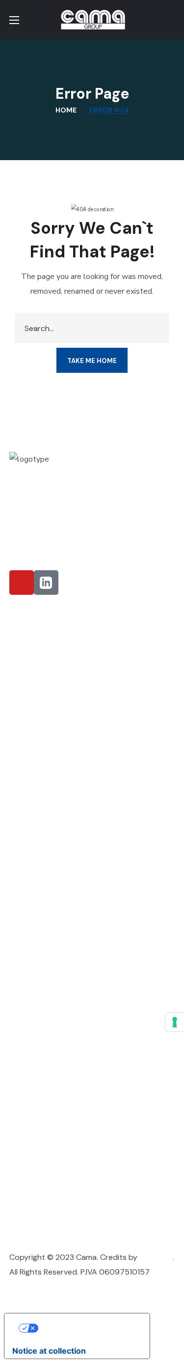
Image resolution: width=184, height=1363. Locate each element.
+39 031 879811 (64, 525)
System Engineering (44, 1194)
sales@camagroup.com (76, 506)
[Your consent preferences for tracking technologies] (174, 1022)
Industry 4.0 (31, 1123)
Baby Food (28, 785)
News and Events (40, 920)
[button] (171, 19)
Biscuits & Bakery (40, 727)
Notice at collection (49, 1351)
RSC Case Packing (41, 1042)
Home (66, 110)
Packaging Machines (45, 989)
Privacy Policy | (90, 1286)
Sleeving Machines (41, 1057)
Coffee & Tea (32, 756)
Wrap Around (33, 1024)
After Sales (29, 1176)
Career (21, 950)
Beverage (26, 679)
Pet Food (25, 771)
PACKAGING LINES (40, 1212)
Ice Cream (27, 662)
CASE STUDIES (35, 1239)
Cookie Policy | (36, 1286)
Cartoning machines (45, 1006)
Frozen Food (31, 712)
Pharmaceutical (35, 626)
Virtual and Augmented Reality (64, 1141)
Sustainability (33, 902)
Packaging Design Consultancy (64, 1106)
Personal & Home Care (49, 697)
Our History (30, 849)
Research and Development (58, 1159)
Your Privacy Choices (86, 1328)
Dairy (18, 800)
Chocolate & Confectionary (59, 644)
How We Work (34, 885)
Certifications (33, 935)
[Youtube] (21, 582)
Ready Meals (31, 741)
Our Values (28, 867)
